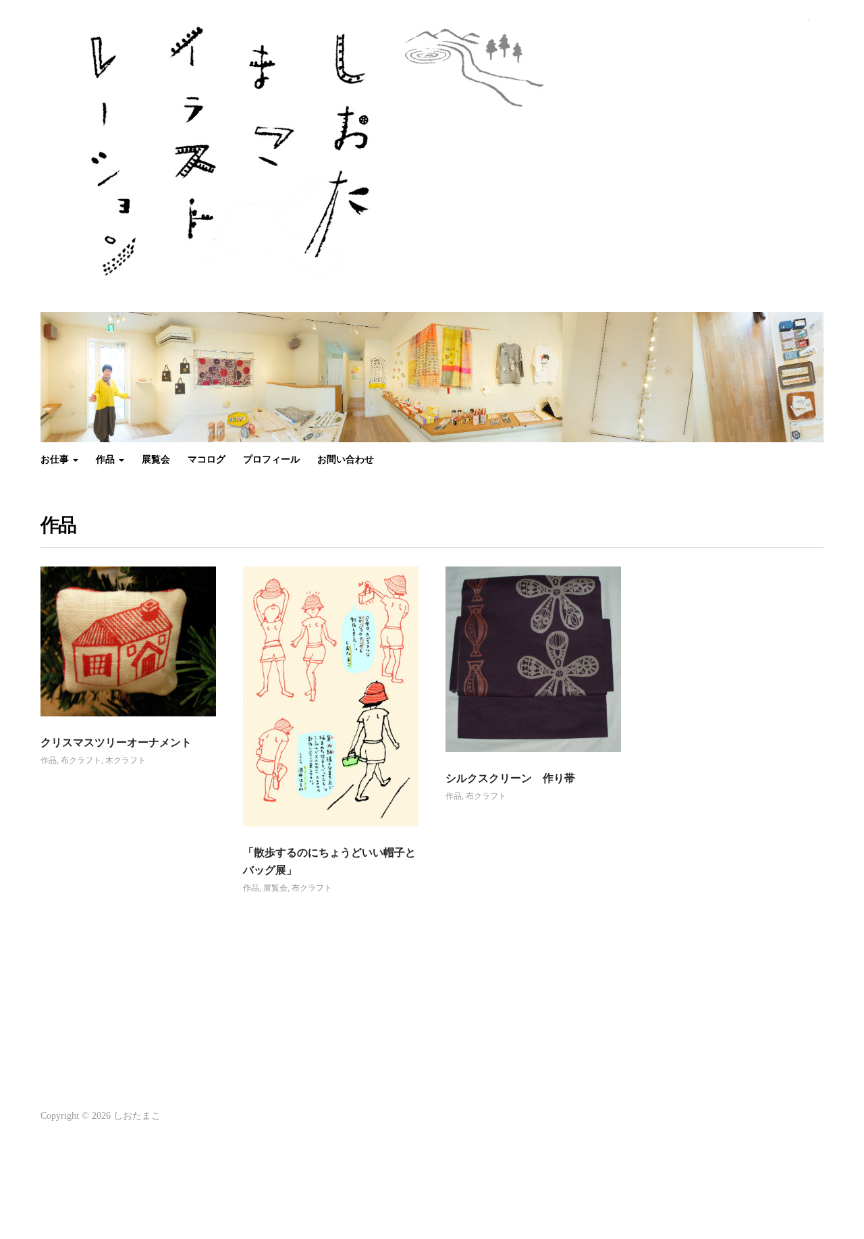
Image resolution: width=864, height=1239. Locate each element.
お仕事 (56, 459)
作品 (106, 459)
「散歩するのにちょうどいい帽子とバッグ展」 (329, 861)
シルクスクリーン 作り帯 (510, 778)
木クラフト (125, 760)
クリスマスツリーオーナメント (116, 742)
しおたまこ (137, 1116)
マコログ (206, 459)
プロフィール (271, 459)
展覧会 (156, 459)
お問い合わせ (345, 459)
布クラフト (81, 760)
